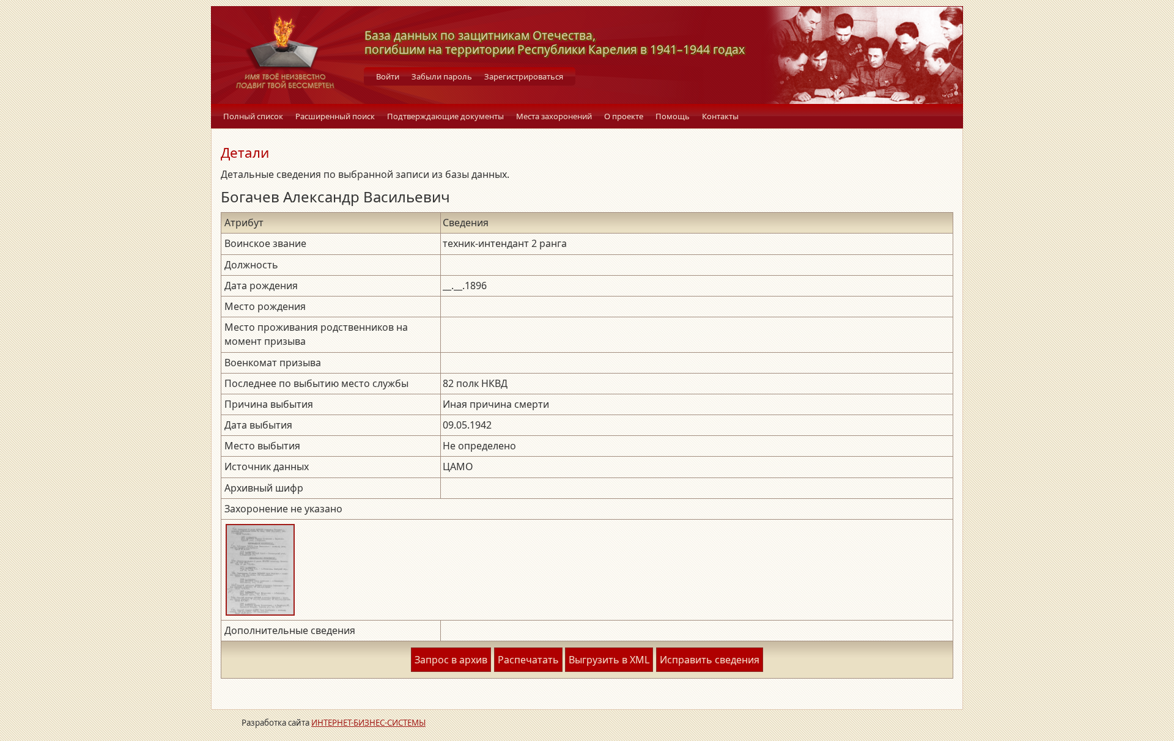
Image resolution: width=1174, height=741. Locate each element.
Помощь (672, 116)
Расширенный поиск (335, 116)
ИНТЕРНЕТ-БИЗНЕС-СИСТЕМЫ (368, 722)
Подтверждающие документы (445, 116)
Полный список (253, 116)
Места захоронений (554, 116)
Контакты (720, 116)
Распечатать (528, 659)
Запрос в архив (451, 659)
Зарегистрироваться (523, 76)
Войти (387, 76)
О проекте (623, 116)
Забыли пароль (442, 76)
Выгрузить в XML (609, 659)
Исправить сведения (709, 659)
